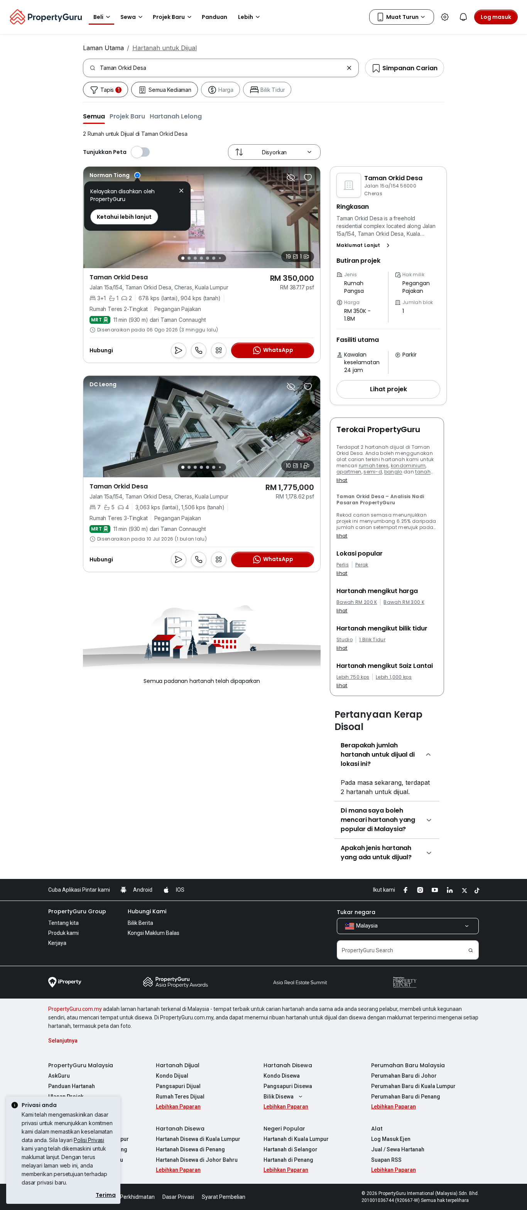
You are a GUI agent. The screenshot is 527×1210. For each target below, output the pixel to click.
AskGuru (59, 1076)
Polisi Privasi (89, 1140)
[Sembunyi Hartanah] (291, 177)
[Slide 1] (182, 258)
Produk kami (63, 933)
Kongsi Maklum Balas (153, 933)
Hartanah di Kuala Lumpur (296, 1139)
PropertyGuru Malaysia (80, 1065)
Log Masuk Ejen (390, 1139)
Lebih (245, 17)
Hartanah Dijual (177, 1065)
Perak (361, 565)
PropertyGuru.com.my (75, 1009)
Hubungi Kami (147, 911)
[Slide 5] (207, 258)
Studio (344, 640)
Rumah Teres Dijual (180, 1096)
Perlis (342, 565)
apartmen (348, 471)
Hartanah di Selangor (291, 1149)
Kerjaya (57, 943)
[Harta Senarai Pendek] (308, 177)
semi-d (372, 471)
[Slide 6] (213, 258)
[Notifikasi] (463, 17)
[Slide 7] (220, 258)
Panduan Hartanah (71, 1086)
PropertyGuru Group (77, 911)
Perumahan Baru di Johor (404, 1076)
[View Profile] (115, 175)
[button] (94, 116)
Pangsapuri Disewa (288, 1086)
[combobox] (221, 67)
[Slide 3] (195, 258)
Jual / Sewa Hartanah (397, 1149)
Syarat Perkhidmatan (129, 1197)
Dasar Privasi (178, 1197)
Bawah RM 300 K (403, 602)
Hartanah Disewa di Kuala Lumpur (198, 1139)
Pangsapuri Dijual (178, 1086)
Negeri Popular (284, 1128)
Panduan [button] (214, 17)
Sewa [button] (128, 17)
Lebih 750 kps (352, 677)
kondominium (408, 465)
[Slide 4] (201, 258)
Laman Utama (103, 48)
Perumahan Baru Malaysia (408, 1065)
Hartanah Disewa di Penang (190, 1149)
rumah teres (374, 465)
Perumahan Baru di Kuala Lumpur (413, 1086)
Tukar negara (356, 912)
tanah (423, 471)
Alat (377, 1128)
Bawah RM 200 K (356, 602)
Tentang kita (63, 923)
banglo (393, 471)
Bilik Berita (140, 923)
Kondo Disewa (282, 1076)
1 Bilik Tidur (372, 640)
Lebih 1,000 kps (394, 677)
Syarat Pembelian (223, 1197)
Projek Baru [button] (169, 17)
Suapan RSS (386, 1160)
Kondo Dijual (172, 1076)
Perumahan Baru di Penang (405, 1096)
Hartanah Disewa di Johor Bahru (197, 1160)
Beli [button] (98, 17)
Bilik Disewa (279, 1096)
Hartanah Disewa (288, 1065)
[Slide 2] (189, 258)
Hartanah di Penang (288, 1160)
